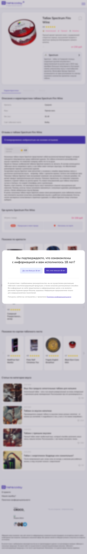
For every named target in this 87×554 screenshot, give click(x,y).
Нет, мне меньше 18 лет (55, 270)
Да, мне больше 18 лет (31, 271)
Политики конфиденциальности (59, 297)
